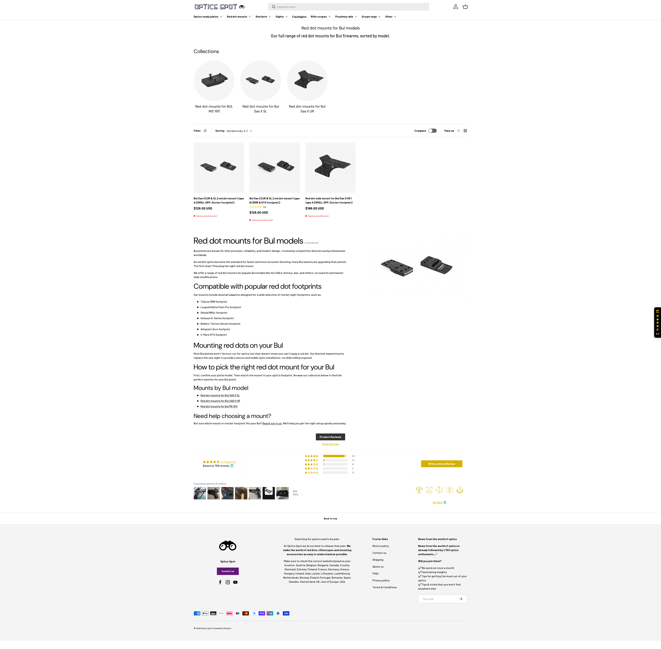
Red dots (261, 16)
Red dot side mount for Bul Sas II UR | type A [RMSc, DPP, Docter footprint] (328, 200)
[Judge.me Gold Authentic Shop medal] (429, 490)
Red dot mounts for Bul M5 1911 (219, 406)
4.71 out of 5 (228, 461)
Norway (304, 577)
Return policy (381, 545)
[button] (657, 322)
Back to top (330, 518)
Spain (347, 577)
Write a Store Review (441, 463)
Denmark (290, 569)
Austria (300, 565)
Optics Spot (206, 628)
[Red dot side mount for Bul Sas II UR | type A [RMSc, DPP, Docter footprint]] (330, 168)
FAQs (376, 573)
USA (342, 581)
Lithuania (327, 573)
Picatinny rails (344, 16)
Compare (420, 130)
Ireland (299, 573)
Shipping (378, 559)
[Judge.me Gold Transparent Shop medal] (439, 490)
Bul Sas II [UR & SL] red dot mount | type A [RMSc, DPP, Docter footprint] (219, 200)
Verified (437, 502)
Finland (312, 569)
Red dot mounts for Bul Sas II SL (261, 108)
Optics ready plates (206, 16)
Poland (314, 577)
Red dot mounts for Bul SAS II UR (220, 400)
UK (318, 581)
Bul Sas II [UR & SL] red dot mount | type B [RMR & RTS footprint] (274, 200)
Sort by (219, 130)
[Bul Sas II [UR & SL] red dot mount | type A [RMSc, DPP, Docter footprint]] (219, 168)
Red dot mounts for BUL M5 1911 (214, 108)
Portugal (325, 577)
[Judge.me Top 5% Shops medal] (459, 490)
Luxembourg (342, 573)
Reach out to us (272, 423)
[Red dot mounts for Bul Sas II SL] (260, 80)
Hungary (289, 573)
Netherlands (290, 577)
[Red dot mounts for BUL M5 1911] (214, 80)
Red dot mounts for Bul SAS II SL (220, 395)
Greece (344, 569)
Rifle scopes (319, 16)
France (322, 569)
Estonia (301, 569)
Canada (334, 565)
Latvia (316, 573)
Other (388, 16)
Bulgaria (323, 565)
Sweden (294, 581)
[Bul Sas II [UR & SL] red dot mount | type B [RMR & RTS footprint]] (274, 168)
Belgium (311, 565)
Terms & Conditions (385, 587)
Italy (308, 573)
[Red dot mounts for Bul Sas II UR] (307, 80)
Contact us (228, 571)
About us (378, 566)
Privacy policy (381, 580)
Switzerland (307, 581)
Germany (333, 569)
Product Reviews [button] (330, 436)
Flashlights (299, 16)
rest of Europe (330, 581)
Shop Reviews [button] (330, 444)
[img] (219, 462)
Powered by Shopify (222, 628)
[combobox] (348, 7)
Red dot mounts (237, 16)
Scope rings (369, 16)
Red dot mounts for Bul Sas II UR (307, 108)
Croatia (344, 565)
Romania (337, 577)
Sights (280, 16)
